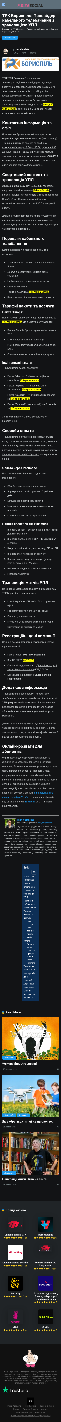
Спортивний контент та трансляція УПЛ (29, 892)
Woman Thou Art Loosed (19, 1064)
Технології (23, 1115)
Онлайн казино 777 (15, 1234)
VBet (15, 1327)
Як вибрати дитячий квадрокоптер (27, 1121)
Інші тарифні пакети (30, 931)
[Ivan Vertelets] (10, 828)
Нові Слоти (40, 1412)
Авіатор (44, 1409)
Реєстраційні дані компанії (30, 977)
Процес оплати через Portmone (31, 958)
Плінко (16, 1409)
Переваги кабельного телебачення (30, 904)
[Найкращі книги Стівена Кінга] (30, 1153)
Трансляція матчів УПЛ (29, 968)
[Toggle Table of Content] (32, 872)
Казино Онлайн (47, 1406)
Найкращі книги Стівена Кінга (24, 1179)
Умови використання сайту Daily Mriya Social (30, 1415)
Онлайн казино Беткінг (15, 1262)
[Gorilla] (45, 1323)
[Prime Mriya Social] (30, 4)
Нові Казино (30, 1406)
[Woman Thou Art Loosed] (30, 1038)
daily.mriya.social (45, 823)
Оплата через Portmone (31, 947)
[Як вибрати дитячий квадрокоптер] (30, 1096)
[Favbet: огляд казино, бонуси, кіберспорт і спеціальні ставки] (45, 1289)
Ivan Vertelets (22, 49)
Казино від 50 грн (24, 1412)
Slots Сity (15, 1293)
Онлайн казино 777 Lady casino (45, 1264)
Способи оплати (28, 939)
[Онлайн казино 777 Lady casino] (45, 1250)
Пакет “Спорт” (30, 923)
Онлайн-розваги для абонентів (29, 994)
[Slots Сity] (15, 1289)
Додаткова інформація (29, 985)
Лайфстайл (10, 38)
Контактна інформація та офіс (29, 880)
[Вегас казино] (45, 1231)
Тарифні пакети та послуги (28, 914)
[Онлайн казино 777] (15, 1231)
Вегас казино (45, 1234)
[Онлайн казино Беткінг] (15, 1259)
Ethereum (30, 801)
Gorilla (45, 1327)
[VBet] (15, 1323)
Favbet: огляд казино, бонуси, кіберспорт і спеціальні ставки (46, 1296)
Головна (5, 29)
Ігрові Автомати (14, 1406)
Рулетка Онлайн (30, 1409)
